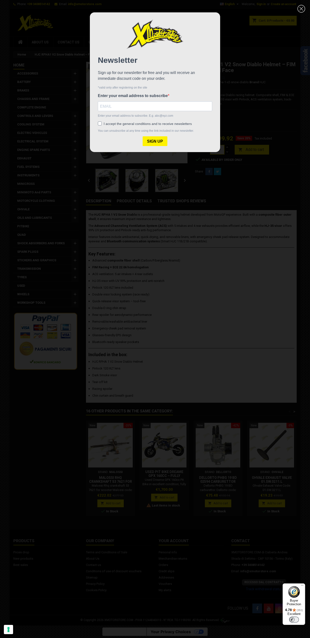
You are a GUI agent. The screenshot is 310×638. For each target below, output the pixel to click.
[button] (301, 9)
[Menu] (302, 586)
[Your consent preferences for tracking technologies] (8, 629)
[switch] (294, 619)
